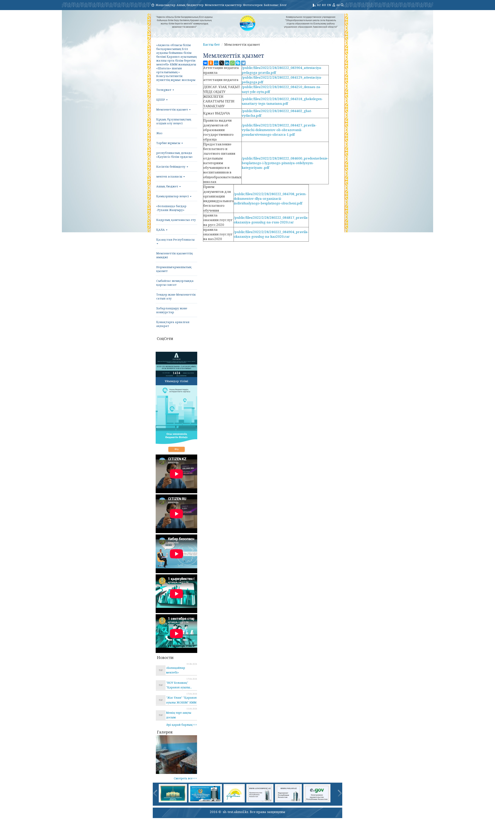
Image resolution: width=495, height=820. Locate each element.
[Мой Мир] (216, 63)
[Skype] (238, 63)
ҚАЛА (161, 230)
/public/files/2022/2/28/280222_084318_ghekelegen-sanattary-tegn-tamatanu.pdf (282, 101)
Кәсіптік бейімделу (171, 166)
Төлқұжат (164, 90)
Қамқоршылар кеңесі (172, 196)
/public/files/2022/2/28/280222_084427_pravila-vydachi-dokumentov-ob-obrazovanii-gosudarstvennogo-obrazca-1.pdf (279, 130)
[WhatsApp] (232, 63)
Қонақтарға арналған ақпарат (172, 324)
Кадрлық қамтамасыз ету (176, 220)
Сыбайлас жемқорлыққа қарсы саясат (175, 282)
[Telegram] (243, 63)
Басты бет (211, 44)
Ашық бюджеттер (190, 5)
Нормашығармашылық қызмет (174, 269)
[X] (221, 63)
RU (324, 5)
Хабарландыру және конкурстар (171, 310)
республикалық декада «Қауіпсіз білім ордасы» (174, 155)
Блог (283, 5)
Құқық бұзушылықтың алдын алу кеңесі (173, 121)
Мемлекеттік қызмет (172, 109)
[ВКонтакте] (205, 63)
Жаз (159, 133)
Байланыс (271, 5)
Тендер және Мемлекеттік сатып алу (176, 296)
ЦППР (161, 99)
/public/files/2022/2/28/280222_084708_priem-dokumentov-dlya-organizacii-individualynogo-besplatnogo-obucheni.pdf (270, 199)
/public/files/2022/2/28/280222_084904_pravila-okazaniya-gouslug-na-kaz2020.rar (271, 234)
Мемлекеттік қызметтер (223, 5)
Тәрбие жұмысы (168, 143)
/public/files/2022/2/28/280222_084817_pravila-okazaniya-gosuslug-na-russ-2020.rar (271, 219)
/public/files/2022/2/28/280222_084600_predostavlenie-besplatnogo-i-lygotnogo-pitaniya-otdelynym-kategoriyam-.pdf (285, 163)
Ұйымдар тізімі (176, 381)
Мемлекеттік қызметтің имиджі (174, 255)
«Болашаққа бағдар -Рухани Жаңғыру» (171, 208)
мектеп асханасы (169, 176)
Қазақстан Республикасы (175, 239)
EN (329, 5)
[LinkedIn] (227, 63)
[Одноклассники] (210, 63)
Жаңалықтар (165, 5)
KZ (319, 5)
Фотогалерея (253, 5)
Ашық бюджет (167, 186)
